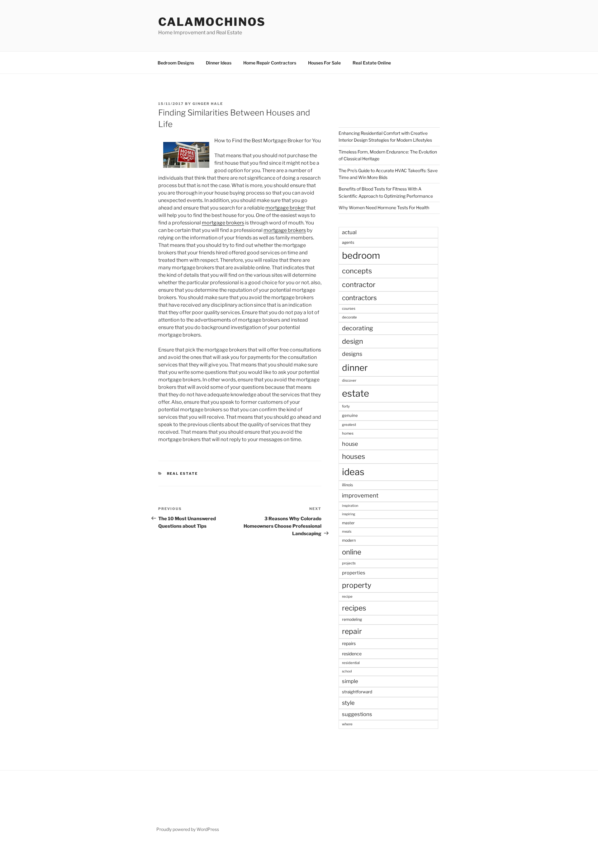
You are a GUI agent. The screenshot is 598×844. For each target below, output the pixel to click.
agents (348, 242)
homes (348, 433)
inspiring (348, 514)
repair (352, 631)
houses (353, 456)
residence (352, 653)
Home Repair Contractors (269, 62)
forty (346, 406)
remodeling (352, 619)
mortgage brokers (223, 223)
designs (352, 354)
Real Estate (182, 473)
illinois (347, 485)
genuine (350, 415)
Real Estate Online (372, 62)
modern (349, 540)
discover (349, 380)
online (351, 552)
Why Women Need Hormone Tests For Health (384, 207)
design (352, 341)
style (348, 702)
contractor (358, 285)
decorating (357, 328)
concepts (357, 271)
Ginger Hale (207, 103)
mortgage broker (285, 208)
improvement (360, 495)
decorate (349, 317)
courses (348, 308)
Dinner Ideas (218, 62)
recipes (354, 608)
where (347, 724)
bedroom (361, 255)
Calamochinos (212, 22)
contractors (359, 298)
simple (350, 681)
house (350, 444)
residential (351, 663)
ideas (353, 471)
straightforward (357, 691)
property (356, 585)
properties (353, 573)
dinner (355, 367)
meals (346, 532)
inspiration (350, 506)
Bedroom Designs (176, 62)
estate (355, 393)
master (348, 523)
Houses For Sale (324, 62)
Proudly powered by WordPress (187, 829)
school (347, 671)
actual (349, 232)
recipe (347, 596)
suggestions (357, 714)
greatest (349, 424)
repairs (349, 643)
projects (349, 563)
